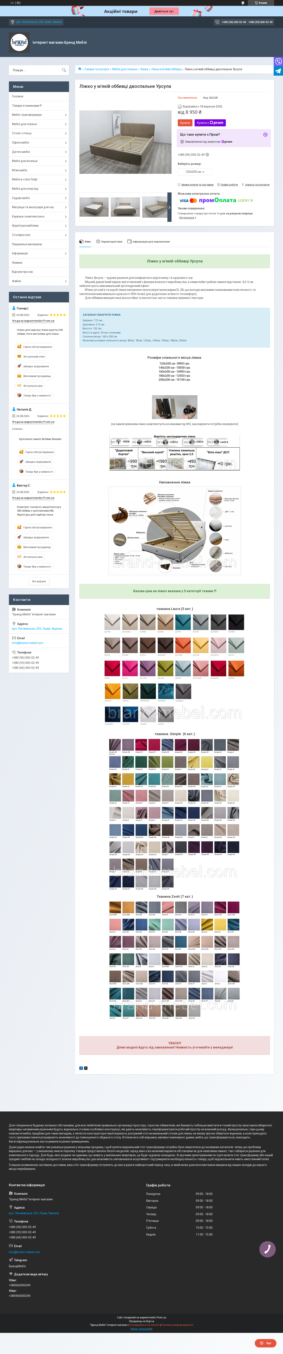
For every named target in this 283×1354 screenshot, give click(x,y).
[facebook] (81, 1068)
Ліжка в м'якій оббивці (166, 69)
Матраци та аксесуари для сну (33, 207)
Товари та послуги (96, 69)
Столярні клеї (21, 235)
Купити (185, 122)
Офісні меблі (20, 142)
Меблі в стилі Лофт (25, 179)
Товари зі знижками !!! (27, 105)
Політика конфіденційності (177, 1325)
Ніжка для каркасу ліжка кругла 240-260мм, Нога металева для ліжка (40, 331)
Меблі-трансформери (27, 114)
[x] (85, 1068)
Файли (16, 281)
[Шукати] (64, 70)
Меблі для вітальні (24, 161)
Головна (17, 96)
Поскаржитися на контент (144, 1325)
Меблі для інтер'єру (25, 188)
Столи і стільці (21, 133)
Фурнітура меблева (25, 225)
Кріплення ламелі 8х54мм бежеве (40, 439)
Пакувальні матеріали (27, 244)
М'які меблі (19, 170)
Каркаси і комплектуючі (28, 216)
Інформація (20, 253)
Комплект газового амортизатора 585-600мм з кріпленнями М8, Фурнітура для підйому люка (39, 510)
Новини (17, 262)
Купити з (203, 122)
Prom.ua (161, 1317)
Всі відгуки (39, 581)
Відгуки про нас (22, 271)
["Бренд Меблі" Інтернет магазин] (19, 42)
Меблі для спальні (124, 69)
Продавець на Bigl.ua (141, 1321)
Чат (268, 1343)
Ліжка (144, 69)
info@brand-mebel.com (27, 643)
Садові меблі (21, 198)
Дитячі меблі (21, 151)
